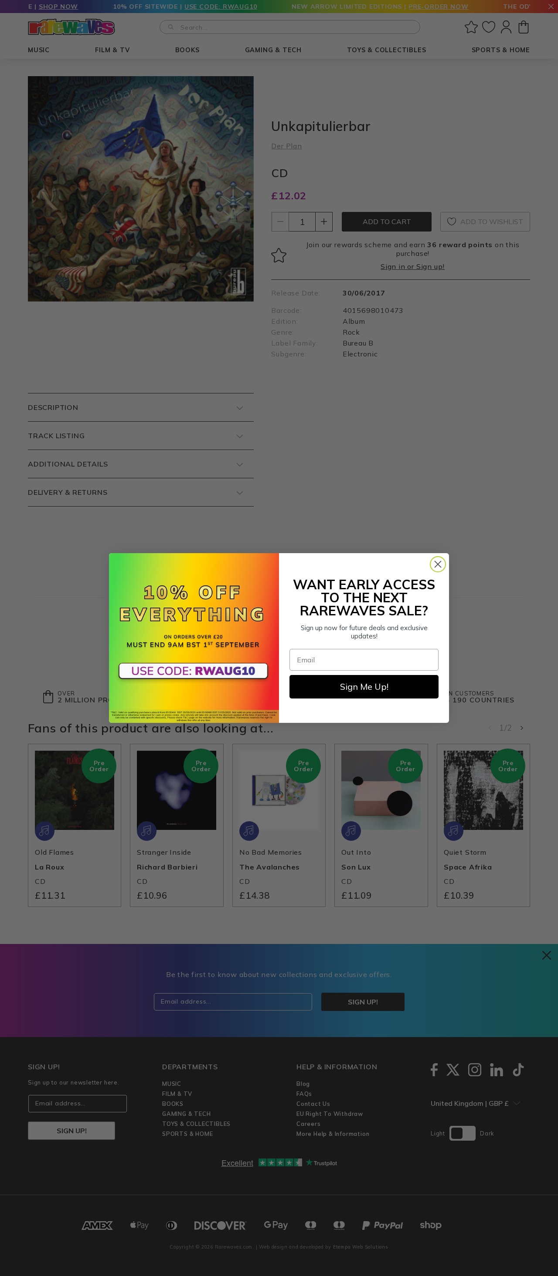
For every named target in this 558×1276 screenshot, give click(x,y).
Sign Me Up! (364, 686)
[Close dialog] (438, 564)
